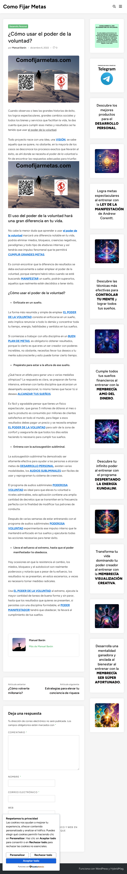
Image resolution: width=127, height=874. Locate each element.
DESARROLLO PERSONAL (37, 466)
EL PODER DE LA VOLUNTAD (26, 427)
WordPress (102, 868)
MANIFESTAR (30, 278)
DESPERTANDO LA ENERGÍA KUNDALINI (108, 484)
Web (11, 807)
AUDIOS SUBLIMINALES (45, 470)
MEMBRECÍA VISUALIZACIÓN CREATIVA (108, 578)
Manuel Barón (19, 47)
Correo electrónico (24, 792)
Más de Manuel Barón (41, 646)
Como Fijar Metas (24, 6)
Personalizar (17, 855)
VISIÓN (60, 139)
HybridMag (116, 868)
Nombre (14, 776)
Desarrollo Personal (18, 26)
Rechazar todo (43, 855)
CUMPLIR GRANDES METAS (26, 254)
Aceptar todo (31, 860)
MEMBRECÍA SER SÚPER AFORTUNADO (107, 677)
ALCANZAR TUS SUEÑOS (34, 394)
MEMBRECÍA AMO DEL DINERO (107, 393)
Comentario (17, 732)
